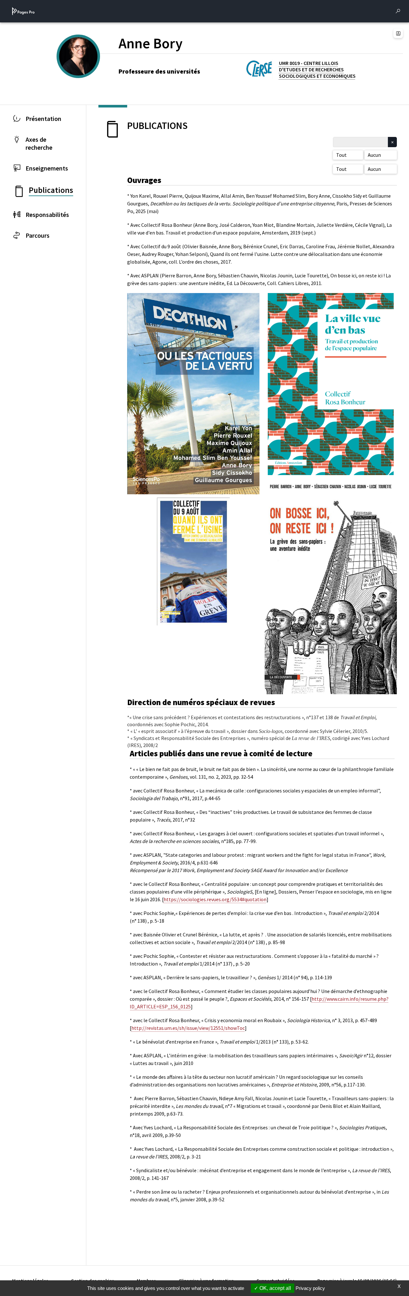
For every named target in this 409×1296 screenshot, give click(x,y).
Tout (341, 155)
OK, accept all (274, 1288)
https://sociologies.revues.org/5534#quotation (215, 899)
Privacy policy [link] (310, 1288)
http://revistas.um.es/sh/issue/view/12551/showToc (188, 1028)
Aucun (374, 155)
